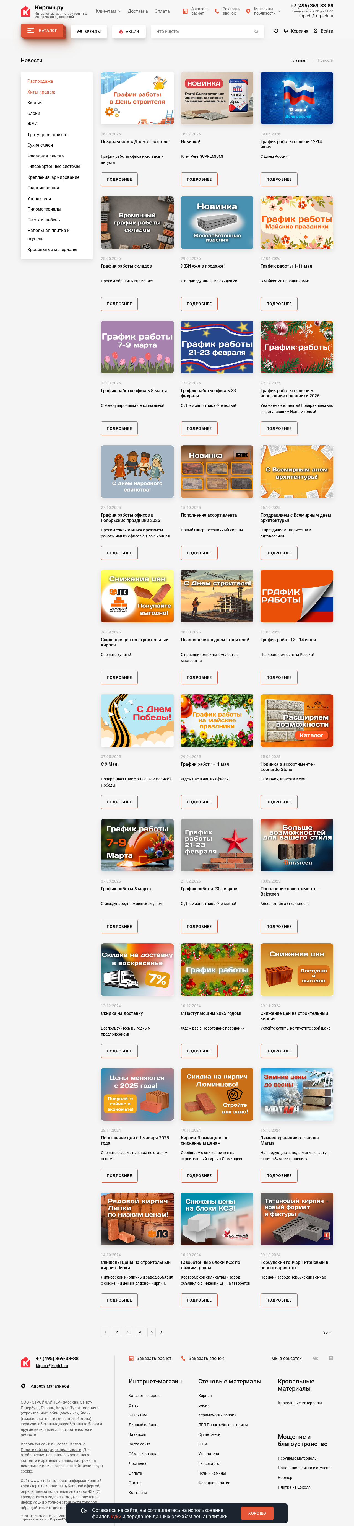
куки (116, 1516)
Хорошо (257, 1513)
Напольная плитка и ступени (48, 234)
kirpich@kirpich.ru (315, 16)
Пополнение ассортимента (209, 515)
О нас (134, 1405)
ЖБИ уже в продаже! (203, 266)
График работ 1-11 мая (205, 764)
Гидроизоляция (43, 187)
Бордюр (285, 1477)
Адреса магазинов (50, 1386)
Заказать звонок (206, 1358)
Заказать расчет (154, 1358)
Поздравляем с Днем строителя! (135, 141)
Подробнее (119, 179)
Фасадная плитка (45, 156)
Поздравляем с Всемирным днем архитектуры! (296, 518)
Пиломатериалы (44, 209)
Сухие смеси (40, 145)
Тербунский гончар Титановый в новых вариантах (294, 1265)
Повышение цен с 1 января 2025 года (135, 1140)
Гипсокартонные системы (53, 166)
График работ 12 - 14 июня (288, 639)
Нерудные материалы (297, 1458)
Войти (327, 31)
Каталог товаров (144, 1395)
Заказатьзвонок (231, 11)
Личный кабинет (144, 1424)
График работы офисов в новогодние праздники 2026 (290, 393)
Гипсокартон (210, 1463)
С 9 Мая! (109, 764)
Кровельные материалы (52, 249)
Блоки (33, 113)
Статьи (135, 1483)
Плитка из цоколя (294, 1487)
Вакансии (137, 1434)
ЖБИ (32, 123)
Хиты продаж (41, 92)
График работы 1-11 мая (286, 266)
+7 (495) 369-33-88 (312, 6)
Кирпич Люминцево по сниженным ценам (204, 1140)
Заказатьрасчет (200, 11)
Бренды (92, 31)
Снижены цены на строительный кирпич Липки (136, 1265)
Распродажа (40, 81)
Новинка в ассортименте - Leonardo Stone (288, 767)
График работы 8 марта (126, 888)
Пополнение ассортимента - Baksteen (290, 891)
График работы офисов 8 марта (134, 390)
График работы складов (126, 266)
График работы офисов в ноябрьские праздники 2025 (130, 518)
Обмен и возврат (144, 1454)
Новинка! (190, 141)
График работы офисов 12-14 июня (291, 144)
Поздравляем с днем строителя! (215, 639)
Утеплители (39, 198)
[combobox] (328, 1332)
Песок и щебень (43, 220)
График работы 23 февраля (210, 888)
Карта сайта (140, 1444)
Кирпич (35, 102)
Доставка (138, 11)
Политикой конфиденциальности (51, 1449)
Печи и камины (212, 1473)
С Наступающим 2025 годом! (211, 1013)
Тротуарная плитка (47, 134)
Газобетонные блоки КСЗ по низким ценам (210, 1265)
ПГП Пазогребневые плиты (223, 1424)
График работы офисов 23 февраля (208, 393)
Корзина (299, 31)
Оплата (162, 11)
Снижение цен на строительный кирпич (134, 642)
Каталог (48, 30)
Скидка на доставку (122, 1013)
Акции (132, 31)
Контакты (138, 1492)
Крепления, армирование (53, 177)
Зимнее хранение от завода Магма (290, 1140)
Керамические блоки (217, 1415)
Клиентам (106, 11)
